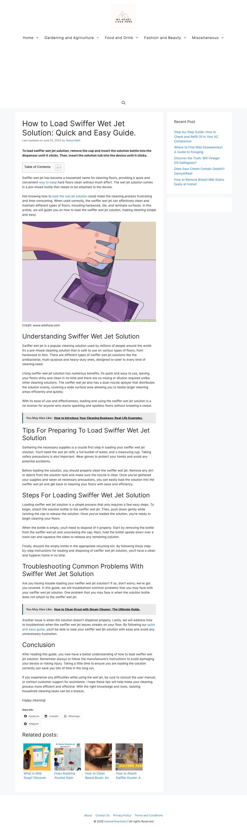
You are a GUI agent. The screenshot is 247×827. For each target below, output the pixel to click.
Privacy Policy (122, 815)
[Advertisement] (123, 70)
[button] (123, 102)
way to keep (48, 182)
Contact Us (102, 815)
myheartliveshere (115, 821)
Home (28, 38)
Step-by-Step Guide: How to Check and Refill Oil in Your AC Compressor (196, 136)
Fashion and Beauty (162, 38)
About (88, 815)
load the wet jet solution (69, 196)
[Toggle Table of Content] (56, 167)
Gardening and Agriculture (69, 38)
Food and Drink (119, 38)
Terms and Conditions (149, 815)
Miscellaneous (205, 38)
